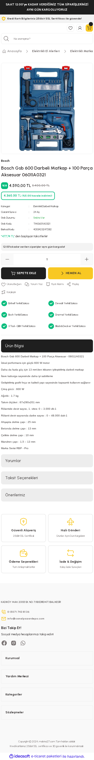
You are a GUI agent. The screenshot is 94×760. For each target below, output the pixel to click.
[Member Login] (80, 28)
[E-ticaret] (46, 756)
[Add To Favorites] (11, 284)
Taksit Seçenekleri (21, 478)
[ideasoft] (19, 756)
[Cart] (89, 28)
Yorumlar (13, 460)
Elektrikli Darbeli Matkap (45, 206)
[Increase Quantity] (86, 259)
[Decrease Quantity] (7, 259)
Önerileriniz (15, 495)
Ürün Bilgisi (14, 346)
